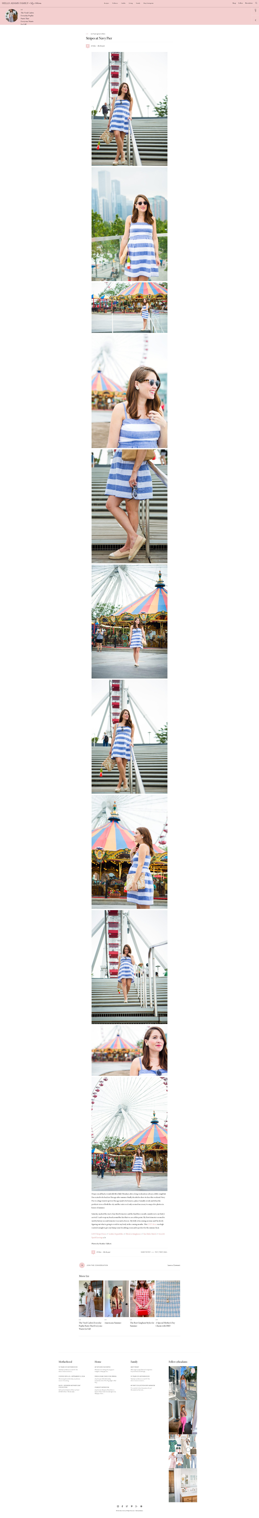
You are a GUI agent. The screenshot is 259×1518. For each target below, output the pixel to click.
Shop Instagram (148, 3)
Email (165, 1252)
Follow (240, 3)
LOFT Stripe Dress (99, 1234)
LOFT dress (152, 1224)
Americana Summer (113, 1323)
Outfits (123, 3)
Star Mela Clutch (149, 1234)
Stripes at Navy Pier (99, 38)
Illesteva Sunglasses (133, 1234)
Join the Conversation (94, 1265)
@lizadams (181, 1362)
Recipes (106, 3)
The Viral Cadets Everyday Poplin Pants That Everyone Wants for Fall (27, 18)
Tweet (161, 1252)
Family (138, 3)
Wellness (115, 3)
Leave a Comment (174, 1265)
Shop (234, 3)
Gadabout (141, 1510)
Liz (22, 9)
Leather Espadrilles (116, 1234)
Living (131, 3)
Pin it (156, 1252)
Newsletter (249, 3)
